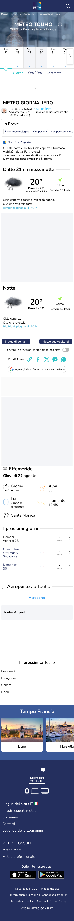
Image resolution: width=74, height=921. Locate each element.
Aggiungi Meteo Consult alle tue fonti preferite (40, 369)
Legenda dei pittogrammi (22, 830)
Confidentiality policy (54, 895)
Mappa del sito (50, 889)
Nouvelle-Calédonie (27, 14)
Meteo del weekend (55, 341)
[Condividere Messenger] (55, 359)
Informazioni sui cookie (24, 895)
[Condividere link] (29, 359)
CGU (34, 889)
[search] (68, 6)
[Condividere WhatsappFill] (63, 359)
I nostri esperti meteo (19, 810)
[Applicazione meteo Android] (51, 875)
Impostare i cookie (22, 901)
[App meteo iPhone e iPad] (23, 875)
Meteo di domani (16, 341)
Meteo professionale (18, 856)
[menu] (6, 6)
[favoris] (60, 24)
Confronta (54, 73)
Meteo (4, 14)
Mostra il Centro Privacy (52, 901)
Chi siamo (10, 817)
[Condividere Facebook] (38, 359)
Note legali (21, 889)
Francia (13, 14)
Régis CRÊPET (42, 109)
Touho (57, 14)
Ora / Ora (35, 73)
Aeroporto (37, 597)
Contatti (8, 823)
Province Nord (45, 14)
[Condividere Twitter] (46, 359)
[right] (70, 56)
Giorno (18, 73)
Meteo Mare (12, 849)
